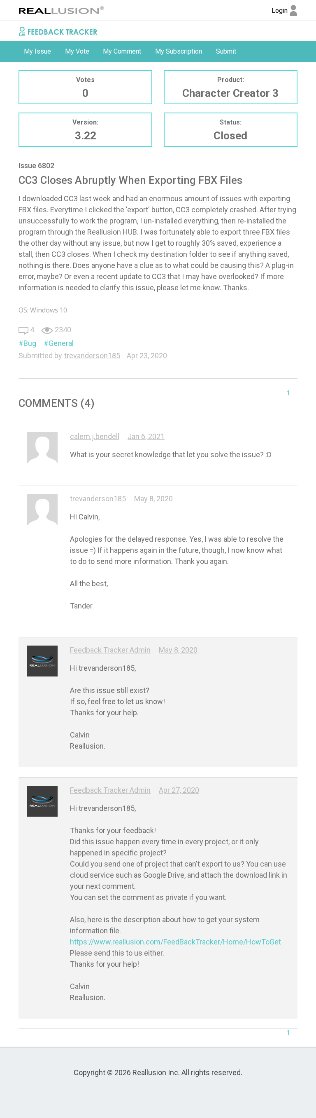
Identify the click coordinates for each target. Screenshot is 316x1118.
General (61, 343)
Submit (226, 51)
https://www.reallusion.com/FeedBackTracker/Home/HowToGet (175, 941)
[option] (37, 51)
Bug (29, 343)
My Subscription (178, 51)
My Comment (122, 51)
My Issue (37, 51)
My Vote (77, 51)
